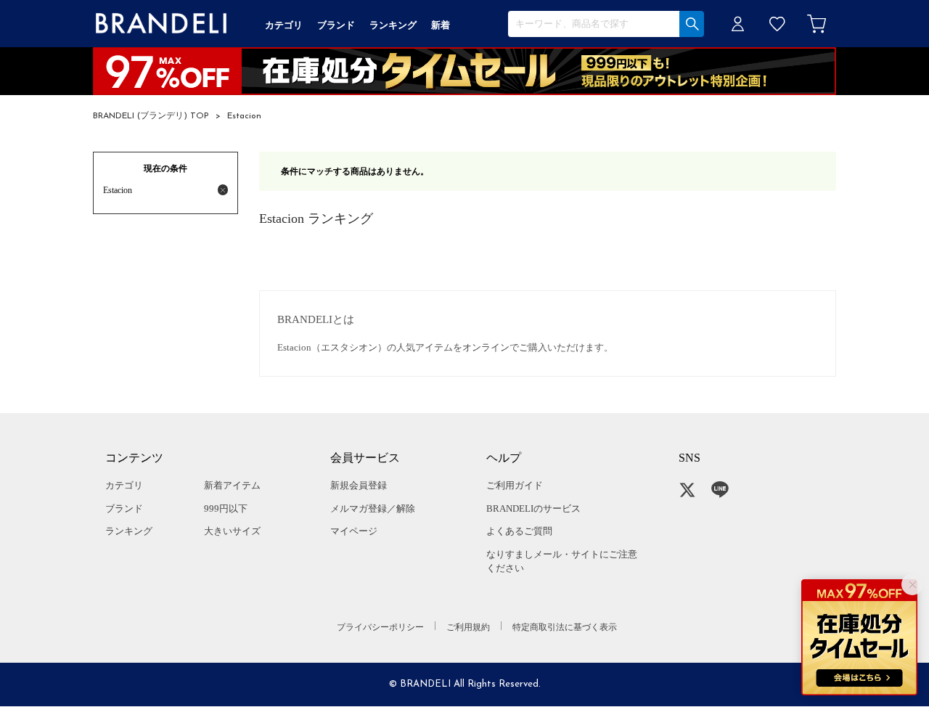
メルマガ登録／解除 (372, 508)
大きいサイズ (232, 531)
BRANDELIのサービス (533, 508)
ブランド (124, 508)
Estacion (244, 116)
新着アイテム (232, 485)
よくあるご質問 (519, 531)
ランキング (128, 531)
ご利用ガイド (514, 485)
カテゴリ (124, 485)
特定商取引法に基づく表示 (564, 627)
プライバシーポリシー (380, 627)
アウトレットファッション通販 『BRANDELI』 (161, 23)
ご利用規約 (468, 627)
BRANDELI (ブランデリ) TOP (151, 116)
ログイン (738, 23)
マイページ (353, 531)
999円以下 (225, 508)
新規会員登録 (358, 485)
